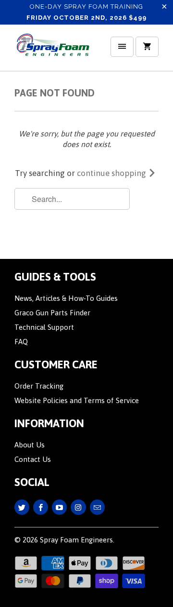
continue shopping (112, 173)
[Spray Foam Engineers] (52, 51)
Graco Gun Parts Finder (52, 313)
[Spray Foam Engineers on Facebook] (40, 507)
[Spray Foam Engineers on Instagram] (78, 507)
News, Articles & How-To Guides (66, 298)
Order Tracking (38, 386)
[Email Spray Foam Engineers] (97, 507)
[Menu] (122, 47)
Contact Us (32, 459)
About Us (29, 445)
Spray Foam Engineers (76, 540)
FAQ (21, 341)
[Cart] (147, 47)
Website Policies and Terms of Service (76, 400)
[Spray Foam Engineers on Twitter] (21, 507)
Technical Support (44, 327)
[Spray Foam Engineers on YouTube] (59, 507)
